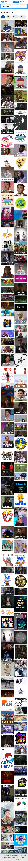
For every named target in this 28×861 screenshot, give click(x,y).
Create (16, 1)
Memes (22, 16)
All (3, 16)
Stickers (15, 16)
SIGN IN (22, 1)
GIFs (8, 16)
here (24, 859)
